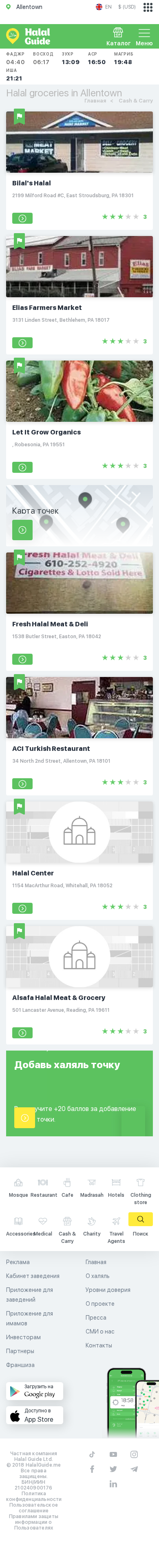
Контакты (99, 1345)
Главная (96, 1262)
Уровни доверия (108, 1290)
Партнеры (20, 1351)
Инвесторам (23, 1337)
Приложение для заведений (29, 1295)
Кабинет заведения (33, 1276)
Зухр (71, 58)
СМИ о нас (100, 1331)
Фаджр (15, 58)
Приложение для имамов (29, 1318)
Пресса (96, 1317)
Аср (97, 58)
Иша (14, 75)
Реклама (18, 1262)
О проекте (100, 1303)
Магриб (124, 58)
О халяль (98, 1276)
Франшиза (20, 1365)
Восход (43, 58)
